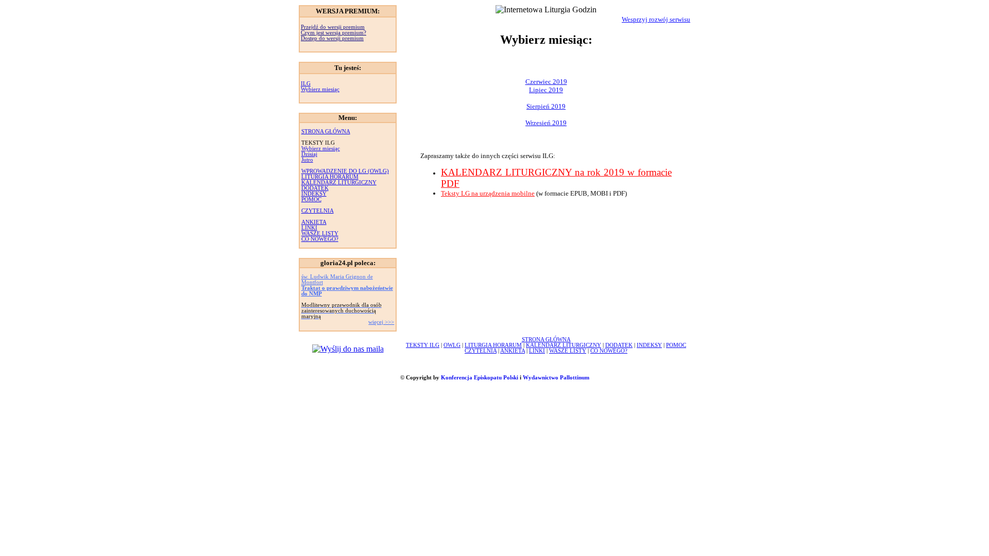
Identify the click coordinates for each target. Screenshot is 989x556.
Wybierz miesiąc (320, 89)
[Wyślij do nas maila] (348, 348)
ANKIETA (314, 222)
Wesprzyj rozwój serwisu (656, 19)
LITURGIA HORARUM (330, 177)
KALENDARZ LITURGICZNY (339, 182)
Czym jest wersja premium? (333, 33)
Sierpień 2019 (546, 106)
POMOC (311, 199)
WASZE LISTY (319, 233)
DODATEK (315, 188)
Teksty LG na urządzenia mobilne (488, 193)
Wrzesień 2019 (546, 123)
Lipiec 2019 (546, 90)
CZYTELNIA (317, 211)
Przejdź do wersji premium (333, 27)
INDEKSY (314, 194)
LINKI (309, 228)
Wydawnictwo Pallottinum (556, 377)
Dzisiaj (309, 154)
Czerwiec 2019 (546, 81)
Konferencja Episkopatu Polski (479, 377)
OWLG (452, 345)
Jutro (307, 160)
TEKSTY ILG (422, 345)
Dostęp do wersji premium (332, 38)
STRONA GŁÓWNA (325, 131)
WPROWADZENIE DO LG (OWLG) (345, 171)
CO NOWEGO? (319, 239)
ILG (306, 83)
